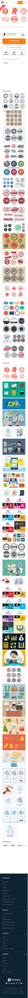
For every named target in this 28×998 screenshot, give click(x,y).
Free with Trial (14, 41)
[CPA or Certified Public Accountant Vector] (13, 421)
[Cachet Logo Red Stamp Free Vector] (13, 313)
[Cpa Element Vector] (13, 878)
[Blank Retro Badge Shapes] (13, 347)
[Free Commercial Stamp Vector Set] (13, 117)
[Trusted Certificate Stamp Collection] (8, 182)
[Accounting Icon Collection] (9, 616)
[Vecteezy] (2, 2)
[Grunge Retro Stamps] (13, 263)
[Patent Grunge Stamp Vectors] (13, 151)
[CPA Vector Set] (13, 507)
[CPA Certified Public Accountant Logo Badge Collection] (13, 630)
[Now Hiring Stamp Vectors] (13, 280)
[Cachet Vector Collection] (13, 134)
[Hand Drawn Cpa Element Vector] (13, 828)
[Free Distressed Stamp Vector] (13, 330)
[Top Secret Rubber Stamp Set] (13, 225)
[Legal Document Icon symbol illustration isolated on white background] (13, 536)
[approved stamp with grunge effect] (8, 249)
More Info (6, 62)
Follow (22, 35)
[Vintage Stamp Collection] (7, 194)
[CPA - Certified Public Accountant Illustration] (13, 794)
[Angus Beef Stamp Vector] (13, 296)
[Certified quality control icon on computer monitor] (8, 763)
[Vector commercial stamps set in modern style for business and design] (7, 239)
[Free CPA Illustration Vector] (13, 524)
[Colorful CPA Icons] (13, 811)
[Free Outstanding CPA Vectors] (13, 647)
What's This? (17, 59)
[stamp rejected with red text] (8, 925)
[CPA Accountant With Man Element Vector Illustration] (13, 490)
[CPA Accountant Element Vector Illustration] (13, 450)
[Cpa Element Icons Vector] (13, 777)
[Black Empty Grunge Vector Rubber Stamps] (13, 100)
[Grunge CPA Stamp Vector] (13, 404)
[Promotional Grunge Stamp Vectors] (13, 167)
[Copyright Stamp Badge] (13, 383)
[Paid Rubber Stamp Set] (13, 208)
